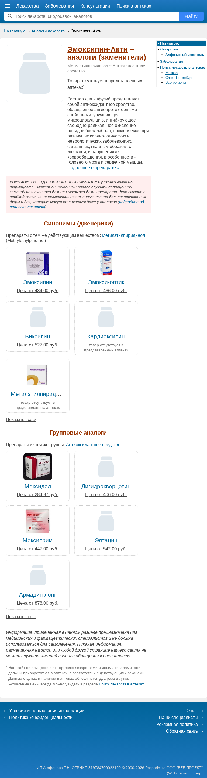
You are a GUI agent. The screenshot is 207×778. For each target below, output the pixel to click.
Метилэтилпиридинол (87, 66)
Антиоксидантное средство (93, 444)
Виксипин (37, 336)
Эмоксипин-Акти (97, 49)
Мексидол (38, 486)
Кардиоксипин (106, 336)
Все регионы (175, 82)
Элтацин (106, 540)
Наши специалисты (178, 717)
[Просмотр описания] (34, 99)
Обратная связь (182, 731)
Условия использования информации (46, 710)
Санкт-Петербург (179, 78)
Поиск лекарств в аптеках (121, 684)
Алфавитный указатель (184, 55)
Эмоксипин (37, 282)
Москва (171, 73)
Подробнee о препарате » (93, 167)
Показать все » (21, 419)
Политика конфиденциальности (41, 717)
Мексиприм (38, 540)
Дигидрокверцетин (106, 486)
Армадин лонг (37, 594)
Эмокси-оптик (106, 282)
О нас (192, 710)
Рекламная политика (177, 724)
